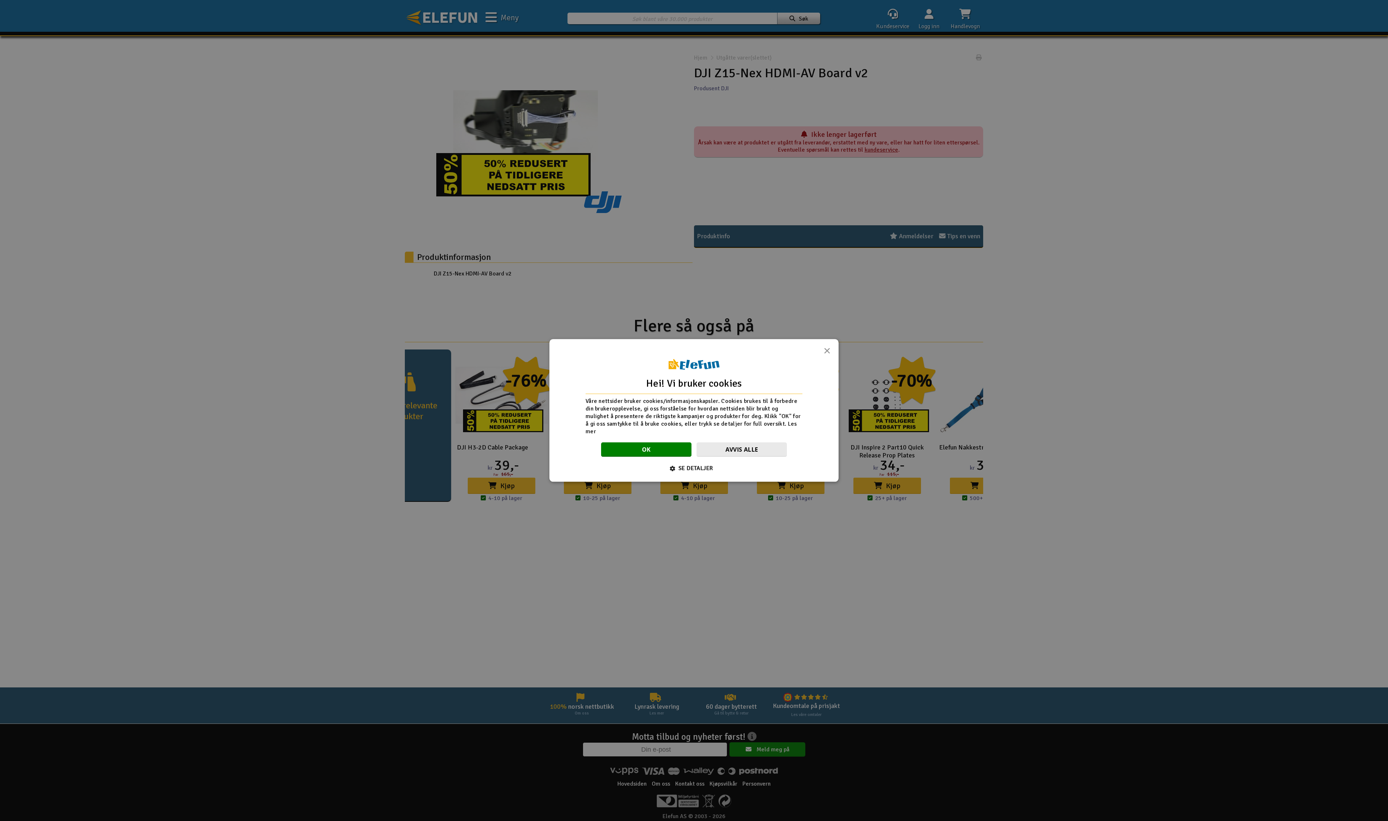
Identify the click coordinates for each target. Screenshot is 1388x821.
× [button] (827, 352)
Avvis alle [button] (741, 450)
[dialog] (694, 410)
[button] (694, 468)
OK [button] (646, 450)
